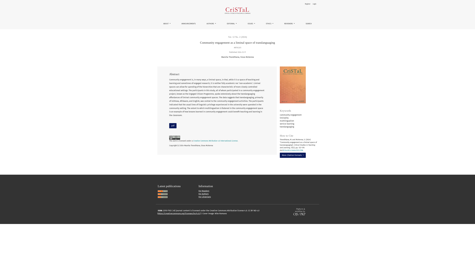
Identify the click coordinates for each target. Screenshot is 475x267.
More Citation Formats (292, 155)
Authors (210, 24)
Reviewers (288, 24)
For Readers (204, 191)
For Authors (204, 194)
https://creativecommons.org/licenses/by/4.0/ (179, 213)
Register (307, 4)
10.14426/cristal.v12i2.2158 (293, 150)
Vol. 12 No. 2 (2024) (237, 37)
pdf (172, 125)
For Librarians (205, 197)
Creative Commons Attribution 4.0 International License (215, 141)
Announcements (188, 24)
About (166, 24)
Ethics (269, 24)
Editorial (231, 24)
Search (309, 24)
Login (314, 4)
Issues (251, 24)
